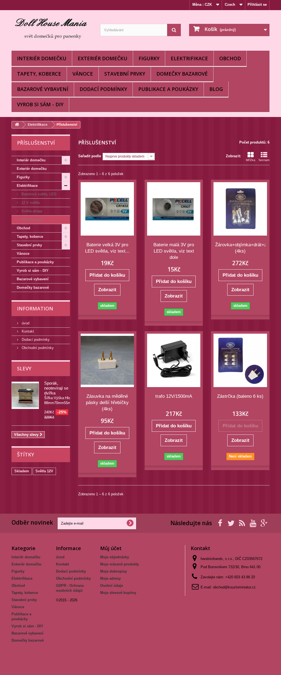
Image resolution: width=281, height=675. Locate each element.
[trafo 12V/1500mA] (173, 360)
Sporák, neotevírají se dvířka (56, 388)
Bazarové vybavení (42, 89)
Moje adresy (110, 578)
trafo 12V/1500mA (173, 396)
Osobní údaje (111, 586)
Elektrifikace (189, 58)
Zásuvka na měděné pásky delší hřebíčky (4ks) (107, 402)
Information (35, 308)
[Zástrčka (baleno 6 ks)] (240, 360)
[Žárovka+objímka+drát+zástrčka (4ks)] (240, 208)
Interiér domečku (41, 58)
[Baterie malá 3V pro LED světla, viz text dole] (173, 208)
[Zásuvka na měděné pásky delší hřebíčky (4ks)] (107, 360)
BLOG (216, 89)
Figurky (149, 58)
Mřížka (250, 160)
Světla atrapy (31, 211)
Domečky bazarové (182, 73)
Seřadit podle (89, 156)
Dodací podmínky (103, 89)
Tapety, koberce (39, 73)
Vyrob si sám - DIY (40, 104)
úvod (25, 323)
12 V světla (30, 203)
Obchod (230, 58)
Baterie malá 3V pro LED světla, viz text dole (173, 251)
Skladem (21, 471)
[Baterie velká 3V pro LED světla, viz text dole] (107, 208)
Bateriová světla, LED (38, 194)
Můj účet (111, 548)
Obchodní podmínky (37, 348)
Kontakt (27, 331)
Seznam (263, 160)
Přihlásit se (257, 4)
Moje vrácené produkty (119, 564)
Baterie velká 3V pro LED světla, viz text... (107, 248)
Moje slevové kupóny (118, 593)
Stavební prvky (124, 73)
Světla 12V (44, 471)
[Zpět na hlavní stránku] (17, 124)
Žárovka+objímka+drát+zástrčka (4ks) (240, 248)
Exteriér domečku (102, 58)
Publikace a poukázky (168, 89)
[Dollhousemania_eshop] (52, 29)
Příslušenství (31, 220)
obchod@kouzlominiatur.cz (234, 587)
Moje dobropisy (113, 571)
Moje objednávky (114, 557)
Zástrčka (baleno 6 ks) (240, 396)
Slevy (24, 368)
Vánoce (82, 73)
